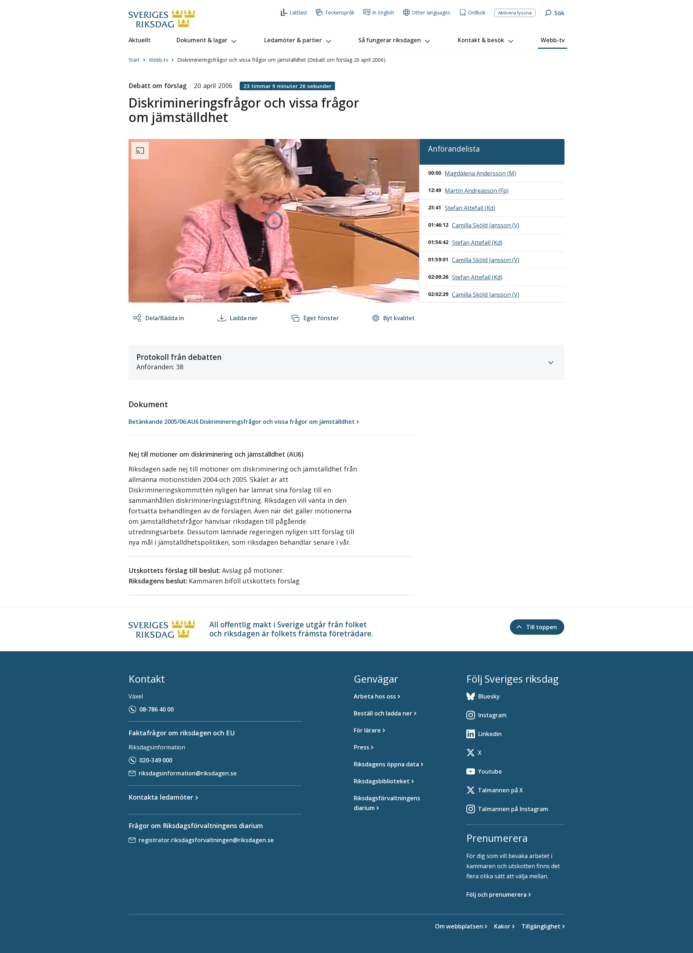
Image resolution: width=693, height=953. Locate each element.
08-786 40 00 (156, 709)
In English (383, 12)
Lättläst (298, 12)
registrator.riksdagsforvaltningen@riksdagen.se (206, 840)
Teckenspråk (339, 12)
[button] (207, 40)
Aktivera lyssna (515, 12)
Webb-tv (158, 59)
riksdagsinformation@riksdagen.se (188, 773)
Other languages (431, 12)
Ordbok (476, 12)
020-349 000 (155, 760)
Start (134, 59)
